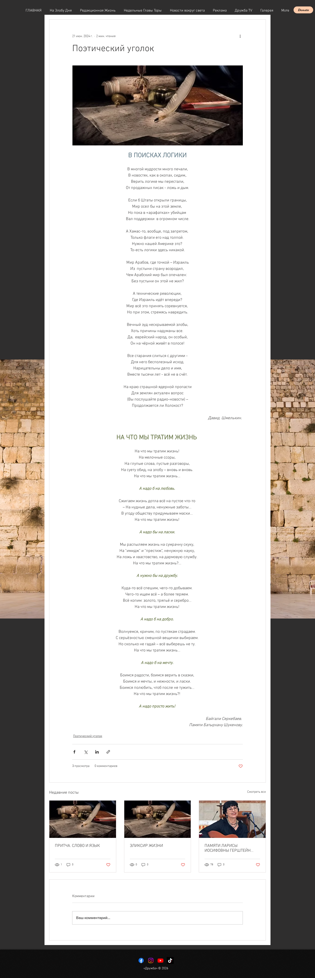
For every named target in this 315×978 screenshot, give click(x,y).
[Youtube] (160, 960)
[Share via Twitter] (85, 752)
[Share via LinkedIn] (97, 752)
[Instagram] (150, 960)
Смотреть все (256, 792)
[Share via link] (108, 752)
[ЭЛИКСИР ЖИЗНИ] (157, 819)
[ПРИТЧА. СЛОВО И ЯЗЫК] (82, 819)
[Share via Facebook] (74, 752)
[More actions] (240, 36)
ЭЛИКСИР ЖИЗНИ (146, 845)
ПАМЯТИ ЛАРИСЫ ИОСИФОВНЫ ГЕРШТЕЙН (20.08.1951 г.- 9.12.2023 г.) (230, 848)
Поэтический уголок (87, 736)
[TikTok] (170, 960)
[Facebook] (141, 960)
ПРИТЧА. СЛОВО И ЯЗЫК (77, 845)
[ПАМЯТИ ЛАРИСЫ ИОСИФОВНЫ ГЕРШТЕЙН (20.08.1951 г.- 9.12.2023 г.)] (232, 819)
